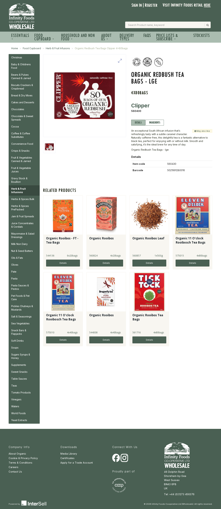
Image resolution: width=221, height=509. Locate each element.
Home (14, 48)
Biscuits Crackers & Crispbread (22, 87)
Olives (14, 264)
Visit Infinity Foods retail (187, 5)
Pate (13, 271)
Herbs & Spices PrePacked (20, 207)
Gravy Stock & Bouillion (19, 180)
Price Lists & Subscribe (167, 37)
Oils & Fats (17, 257)
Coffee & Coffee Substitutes (20, 135)
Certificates (67, 458)
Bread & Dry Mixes (21, 95)
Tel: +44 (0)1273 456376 (179, 494)
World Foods (18, 413)
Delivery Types (127, 37)
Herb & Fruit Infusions (58, 48)
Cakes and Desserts (22, 102)
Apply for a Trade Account (76, 462)
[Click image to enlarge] (84, 95)
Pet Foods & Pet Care (20, 297)
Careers (13, 467)
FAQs (147, 35)
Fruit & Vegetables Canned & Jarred (21, 159)
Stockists (201, 35)
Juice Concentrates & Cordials (22, 225)
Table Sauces (19, 378)
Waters (15, 406)
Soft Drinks (17, 340)
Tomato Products (21, 392)
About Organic (17, 453)
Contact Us (15, 471)
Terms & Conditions (20, 462)
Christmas (16, 57)
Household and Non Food (78, 37)
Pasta (14, 278)
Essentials (20, 35)
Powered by (15, 504)
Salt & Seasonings (21, 316)
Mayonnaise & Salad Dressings (22, 235)
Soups (14, 347)
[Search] (207, 25)
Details (138, 122)
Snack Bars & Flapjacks (18, 332)
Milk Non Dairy (19, 243)
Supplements (18, 364)
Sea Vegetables (20, 323)
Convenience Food (22, 143)
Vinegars (16, 399)
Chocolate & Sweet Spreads (22, 118)
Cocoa (15, 126)
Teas (14, 385)
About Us (106, 37)
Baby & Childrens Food (21, 66)
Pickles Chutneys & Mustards (22, 308)
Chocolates (17, 109)
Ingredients (154, 122)
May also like (203, 131)
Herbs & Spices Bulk (22, 199)
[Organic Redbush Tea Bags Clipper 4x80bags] (49, 147)
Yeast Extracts (19, 420)
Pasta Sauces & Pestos (20, 287)
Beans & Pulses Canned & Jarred (21, 76)
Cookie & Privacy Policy (23, 458)
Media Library (68, 453)
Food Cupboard (43, 37)
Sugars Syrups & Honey (20, 356)
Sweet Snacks (19, 371)
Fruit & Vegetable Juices (21, 170)
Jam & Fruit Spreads (22, 216)
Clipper (140, 105)
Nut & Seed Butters (22, 250)
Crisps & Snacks (20, 150)
